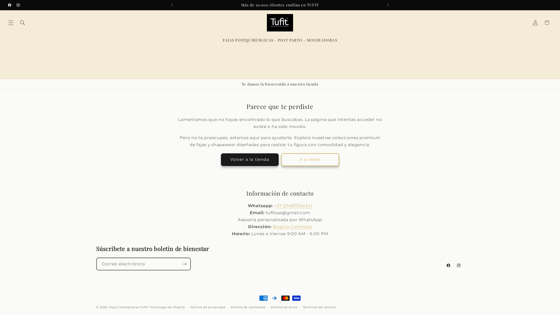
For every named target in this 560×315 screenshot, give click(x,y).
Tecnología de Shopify (167, 307)
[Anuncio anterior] (172, 5)
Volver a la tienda (249, 159)
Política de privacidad (207, 307)
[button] (11, 22)
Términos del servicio (319, 307)
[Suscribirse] (184, 264)
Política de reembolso (248, 307)
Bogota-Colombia (292, 226)
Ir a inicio (310, 159)
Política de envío (284, 307)
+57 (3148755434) (293, 205)
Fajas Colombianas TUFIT (129, 307)
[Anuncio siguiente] (388, 5)
